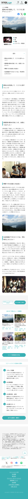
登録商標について (14, 480)
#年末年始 (4, 349)
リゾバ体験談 (16, 457)
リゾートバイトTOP (6, 457)
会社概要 (14, 474)
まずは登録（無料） (20, 302)
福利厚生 (14, 476)
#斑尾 (3, 327)
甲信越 (22, 457)
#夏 (10, 328)
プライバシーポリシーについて (14, 478)
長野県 (3, 458)
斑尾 (8, 458)
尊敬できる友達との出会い (12, 68)
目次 (14, 53)
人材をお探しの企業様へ (14, 484)
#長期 (22, 346)
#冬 (12, 348)
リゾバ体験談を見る (14, 355)
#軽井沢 (16, 328)
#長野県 (21, 328)
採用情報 (14, 482)
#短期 (6, 328)
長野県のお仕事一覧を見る (8, 302)
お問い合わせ (14, 486)
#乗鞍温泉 (4, 346)
